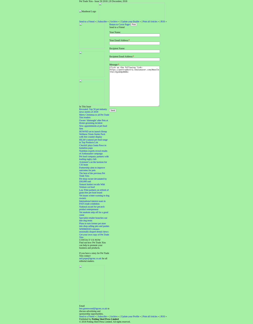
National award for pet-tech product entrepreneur (92, 208)
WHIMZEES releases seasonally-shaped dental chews (93, 230)
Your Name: (115, 32)
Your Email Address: (119, 40)
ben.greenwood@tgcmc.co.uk (93, 308)
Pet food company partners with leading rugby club (94, 157)
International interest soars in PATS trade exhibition (92, 202)
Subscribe (102, 21)
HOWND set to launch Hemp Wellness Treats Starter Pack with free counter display (93, 134)
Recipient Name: (117, 48)
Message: (113, 64)
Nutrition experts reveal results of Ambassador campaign (93, 152)
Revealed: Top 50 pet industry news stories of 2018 (93, 110)
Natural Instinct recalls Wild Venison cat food (92, 185)
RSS (163, 21)
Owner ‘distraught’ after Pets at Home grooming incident (93, 121)
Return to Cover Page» (120, 24)
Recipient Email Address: (121, 56)
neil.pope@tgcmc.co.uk (90, 258)
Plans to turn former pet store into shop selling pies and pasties (94, 224)
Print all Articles (150, 21)
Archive (114, 21)
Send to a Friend (86, 21)
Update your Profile (130, 21)
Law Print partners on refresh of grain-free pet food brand (94, 191)
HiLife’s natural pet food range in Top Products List (93, 141)
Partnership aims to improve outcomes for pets (92, 169)
